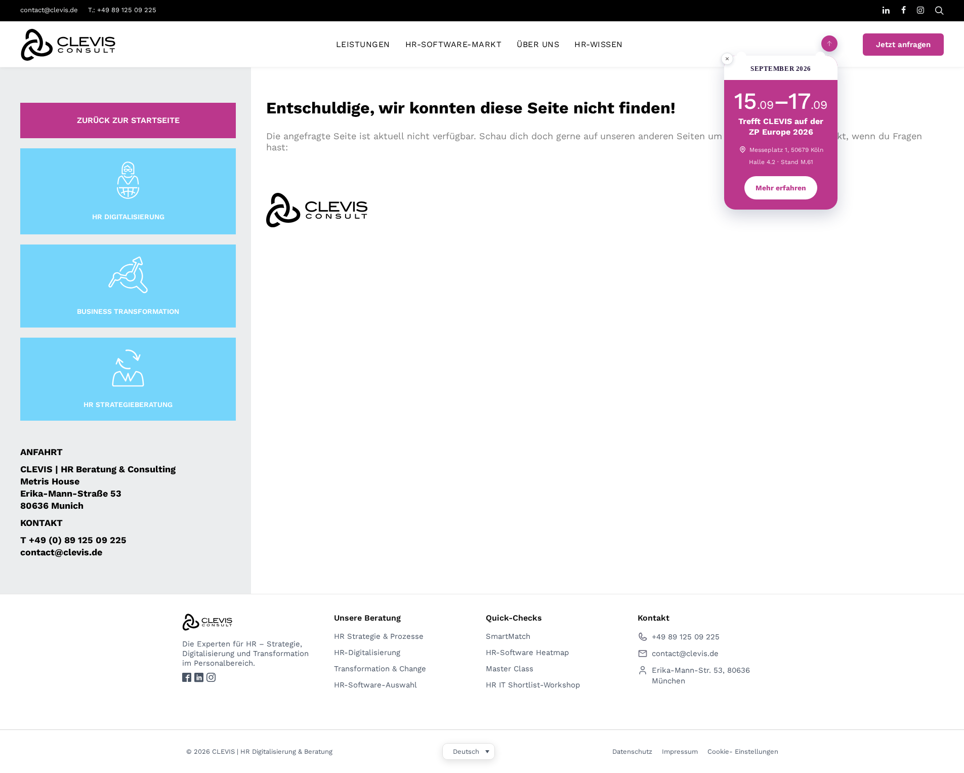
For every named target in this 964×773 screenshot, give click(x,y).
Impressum (680, 751)
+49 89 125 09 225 (686, 636)
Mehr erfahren (781, 188)
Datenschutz (632, 751)
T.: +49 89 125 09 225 (122, 10)
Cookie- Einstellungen (742, 751)
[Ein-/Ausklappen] (829, 43)
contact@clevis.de (49, 10)
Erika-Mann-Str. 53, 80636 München (701, 675)
